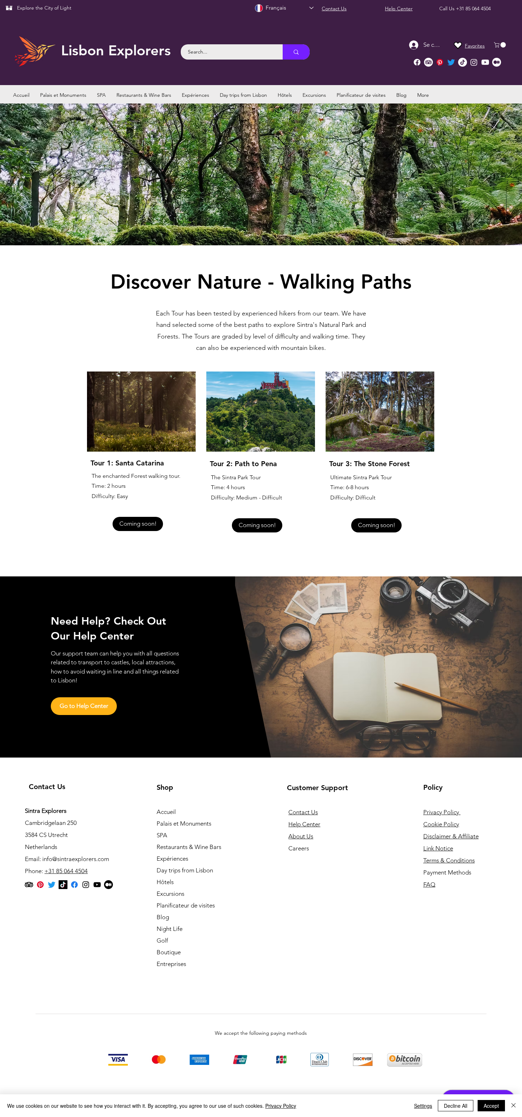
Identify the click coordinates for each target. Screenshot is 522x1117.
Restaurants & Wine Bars (189, 846)
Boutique (169, 952)
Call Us (447, 8)
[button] (500, 45)
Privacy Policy (280, 1105)
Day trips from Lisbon (185, 870)
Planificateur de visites (186, 905)
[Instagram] (473, 62)
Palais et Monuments (184, 823)
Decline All (455, 1105)
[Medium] (496, 62)
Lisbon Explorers (116, 50)
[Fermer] (513, 1105)
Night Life (170, 928)
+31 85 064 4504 (473, 8)
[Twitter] (451, 62)
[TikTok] (462, 62)
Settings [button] (423, 1105)
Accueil (166, 811)
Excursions (170, 893)
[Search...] (296, 52)
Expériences (172, 858)
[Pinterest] (439, 62)
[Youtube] (485, 62)
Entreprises (171, 963)
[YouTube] (97, 884)
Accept (491, 1105)
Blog (163, 917)
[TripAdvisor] (428, 62)
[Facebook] (417, 62)
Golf (162, 940)
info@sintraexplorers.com (75, 858)
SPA (162, 835)
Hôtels (165, 882)
